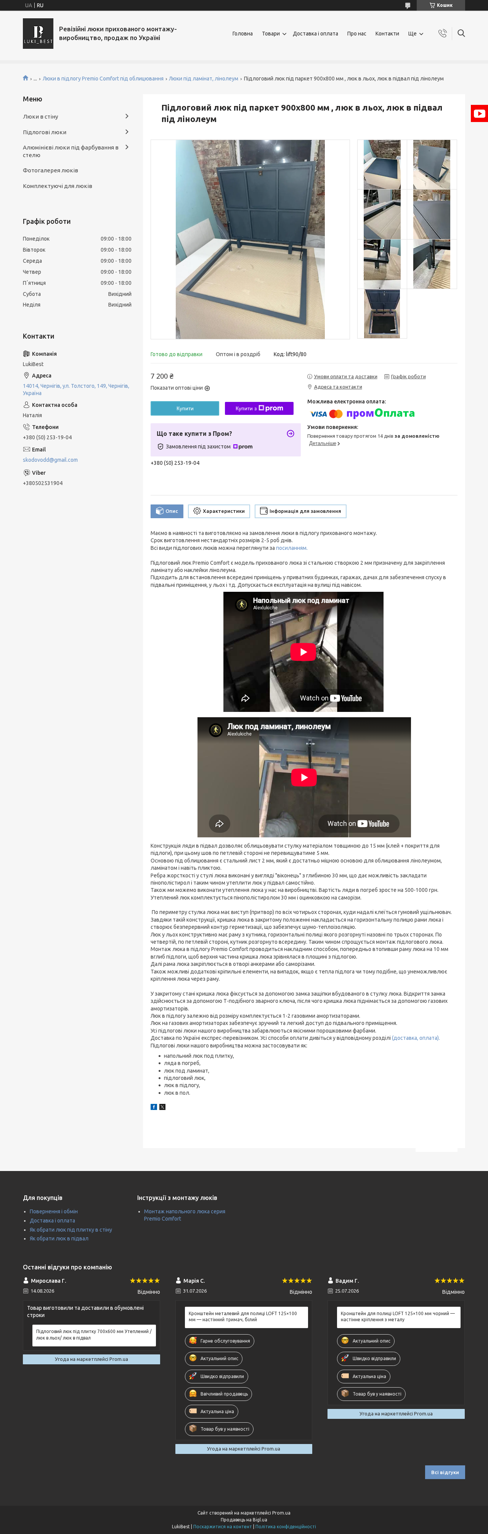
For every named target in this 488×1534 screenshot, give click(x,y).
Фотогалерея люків (50, 170)
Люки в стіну (40, 116)
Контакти (387, 34)
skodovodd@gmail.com (50, 460)
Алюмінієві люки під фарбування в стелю (71, 151)
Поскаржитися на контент (222, 1526)
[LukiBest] (38, 33)
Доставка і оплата (315, 34)
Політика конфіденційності (285, 1526)
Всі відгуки (445, 1472)
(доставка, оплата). (416, 1038)
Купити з (246, 408)
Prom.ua (281, 1512)
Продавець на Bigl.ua (244, 1519)
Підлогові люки (44, 132)
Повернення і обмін (54, 1211)
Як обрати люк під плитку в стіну (71, 1230)
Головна (243, 34)
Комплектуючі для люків (57, 186)
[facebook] (154, 1108)
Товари (271, 34)
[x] (162, 1108)
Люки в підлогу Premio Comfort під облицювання (103, 78)
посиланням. (291, 548)
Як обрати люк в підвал (59, 1238)
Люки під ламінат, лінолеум (203, 78)
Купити (185, 408)
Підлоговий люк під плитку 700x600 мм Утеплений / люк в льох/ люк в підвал (94, 1334)
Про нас (356, 34)
